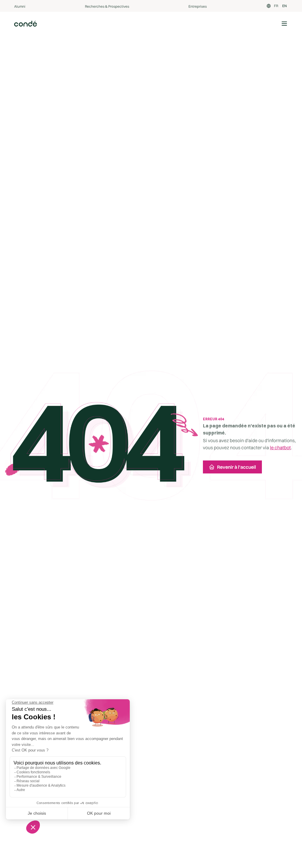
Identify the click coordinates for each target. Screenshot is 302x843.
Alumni (19, 6)
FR (276, 6)
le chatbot (280, 447)
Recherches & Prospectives (107, 6)
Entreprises (197, 6)
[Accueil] (25, 24)
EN (284, 6)
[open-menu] (284, 23)
